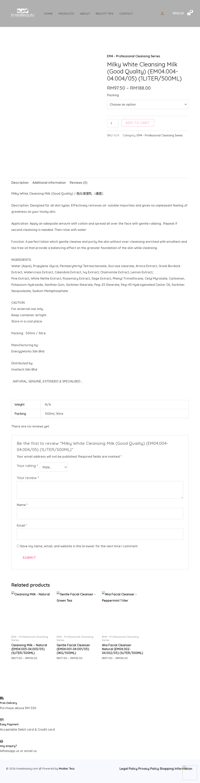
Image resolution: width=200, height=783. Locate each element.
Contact (126, 13)
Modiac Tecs (67, 768)
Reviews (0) (78, 182)
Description (20, 182)
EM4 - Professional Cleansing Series (133, 56)
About (85, 13)
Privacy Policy (149, 769)
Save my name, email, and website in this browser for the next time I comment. (79, 546)
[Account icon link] (162, 13)
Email (22, 525)
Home (48, 13)
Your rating (27, 465)
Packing (113, 95)
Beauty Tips (104, 13)
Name (22, 505)
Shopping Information (176, 769)
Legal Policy (129, 769)
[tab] (20, 182)
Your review (28, 477)
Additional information (49, 182)
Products (66, 13)
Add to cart (138, 123)
